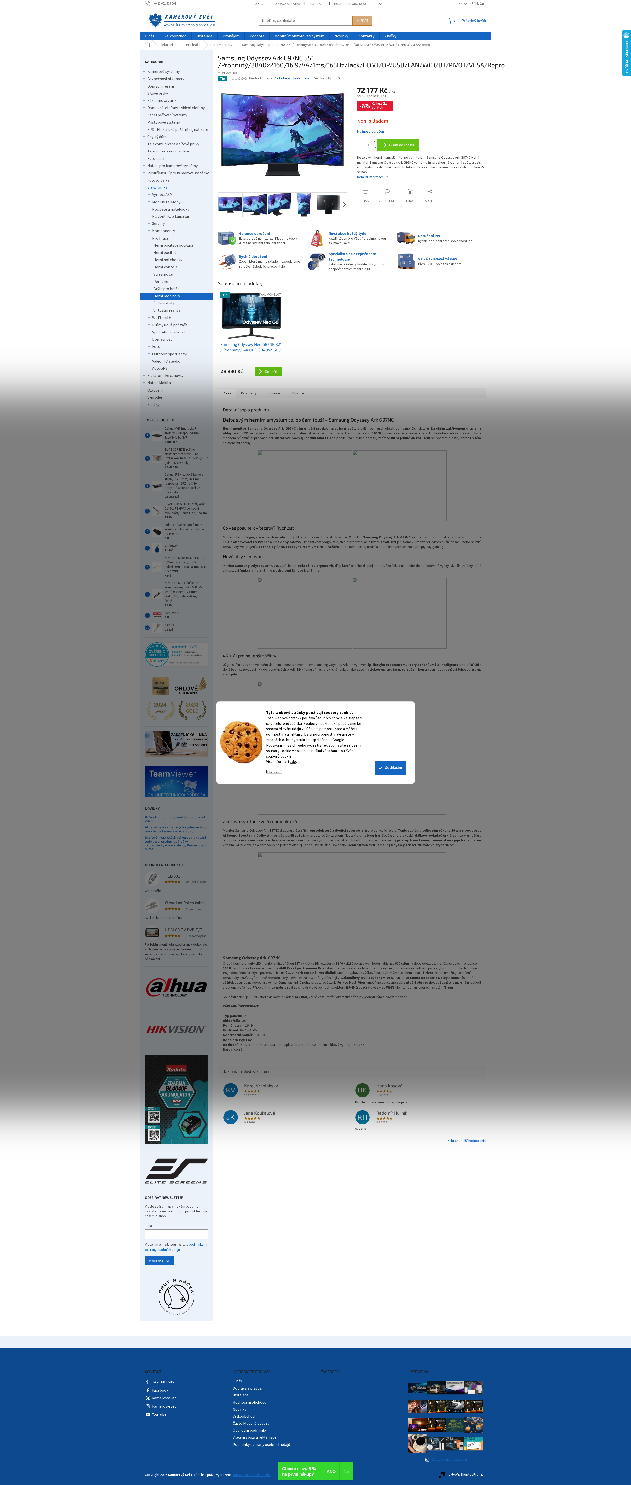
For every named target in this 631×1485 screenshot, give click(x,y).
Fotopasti (155, 158)
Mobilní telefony (166, 202)
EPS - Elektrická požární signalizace (177, 129)
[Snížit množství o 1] (374, 148)
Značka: (326, 78)
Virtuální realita (166, 310)
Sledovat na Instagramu (449, 1459)
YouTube (159, 1414)
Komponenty (163, 231)
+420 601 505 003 (166, 1382)
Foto (156, 346)
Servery (158, 223)
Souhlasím (393, 767)
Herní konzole (165, 267)
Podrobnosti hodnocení (291, 78)
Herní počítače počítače (173, 245)
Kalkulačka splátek (380, 105)
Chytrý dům (157, 137)
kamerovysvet (164, 1398)
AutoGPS (159, 368)
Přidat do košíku (401, 145)
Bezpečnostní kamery (165, 79)
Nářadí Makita (159, 383)
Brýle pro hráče (166, 289)
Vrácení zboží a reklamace (254, 1437)
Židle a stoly (163, 303)
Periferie (160, 281)
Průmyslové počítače (170, 325)
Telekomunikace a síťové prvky (173, 144)
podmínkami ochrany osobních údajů (176, 1247)
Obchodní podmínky (250, 1430)
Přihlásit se (159, 1261)
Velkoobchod (244, 1416)
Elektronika (157, 187)
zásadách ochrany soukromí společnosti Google (305, 740)
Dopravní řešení (160, 86)
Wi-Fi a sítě (161, 318)
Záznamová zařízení (164, 100)
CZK (459, 4)
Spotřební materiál (168, 332)
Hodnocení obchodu (350, 4)
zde (293, 761)
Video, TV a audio (166, 361)
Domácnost (162, 339)
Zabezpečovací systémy (167, 115)
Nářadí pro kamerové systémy (172, 166)
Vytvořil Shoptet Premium (467, 1474)
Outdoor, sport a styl (169, 354)
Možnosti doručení (371, 131)
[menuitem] (149, 36)
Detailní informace (370, 177)
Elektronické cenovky (165, 375)
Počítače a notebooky (170, 209)
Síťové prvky (157, 93)
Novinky (239, 1409)
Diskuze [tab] (298, 393)
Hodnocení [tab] (274, 393)
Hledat (362, 20)
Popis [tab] (227, 393)
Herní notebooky (167, 260)
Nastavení (274, 772)
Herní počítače (165, 252)
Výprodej (154, 397)
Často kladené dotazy (251, 1423)
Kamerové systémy (163, 71)
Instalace (317, 4)
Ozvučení (155, 390)
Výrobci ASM (162, 194)
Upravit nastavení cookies (252, 1474)
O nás (259, 4)
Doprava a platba (286, 4)
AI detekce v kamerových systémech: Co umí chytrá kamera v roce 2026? (176, 829)
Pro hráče (160, 238)
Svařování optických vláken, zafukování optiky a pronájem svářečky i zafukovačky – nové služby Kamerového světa (176, 843)
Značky (153, 404)
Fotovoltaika (158, 180)
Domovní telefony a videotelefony (176, 108)
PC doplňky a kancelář (170, 216)
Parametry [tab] (249, 393)
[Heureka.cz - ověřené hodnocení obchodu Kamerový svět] (176, 654)
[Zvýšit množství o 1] (374, 142)
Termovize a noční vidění (168, 151)
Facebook (160, 1390)
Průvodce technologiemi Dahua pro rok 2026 (175, 819)
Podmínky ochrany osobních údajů (261, 1444)
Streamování (164, 274)
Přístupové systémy (164, 122)
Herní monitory (166, 296)
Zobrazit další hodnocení (465, 1140)
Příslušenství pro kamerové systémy (178, 173)
